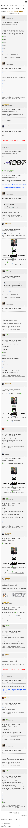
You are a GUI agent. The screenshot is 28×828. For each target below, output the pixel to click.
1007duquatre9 (9, 282)
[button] (18, 13)
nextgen (19, 825)
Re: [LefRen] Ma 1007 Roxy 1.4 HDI (11, 68)
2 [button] (16, 13)
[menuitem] (3, 826)
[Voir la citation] (15, 204)
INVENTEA (15, 825)
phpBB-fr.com (7, 823)
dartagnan (8, 204)
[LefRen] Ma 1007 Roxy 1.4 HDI (13, 9)
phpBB (8, 822)
